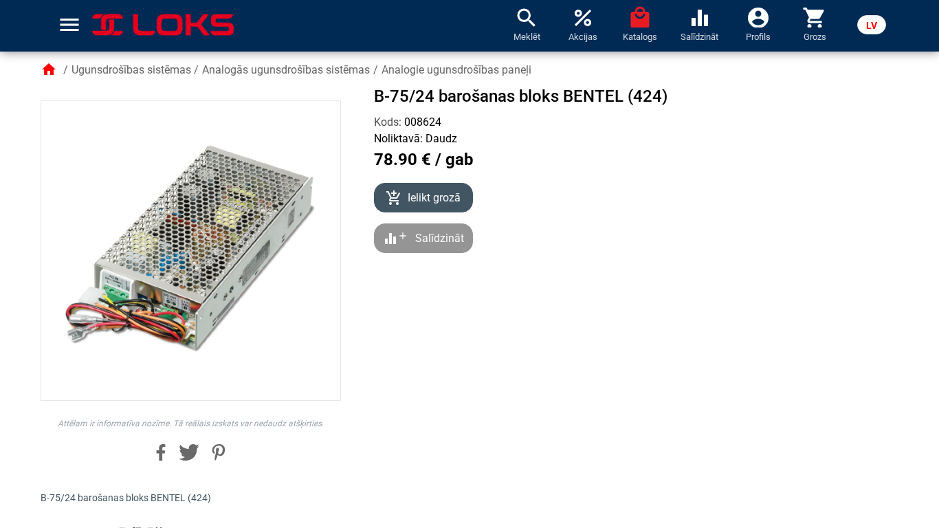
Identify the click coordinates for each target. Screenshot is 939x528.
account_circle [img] (758, 17)
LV (871, 25)
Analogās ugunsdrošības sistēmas (286, 69)
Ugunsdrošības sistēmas (131, 69)
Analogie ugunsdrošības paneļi (456, 69)
